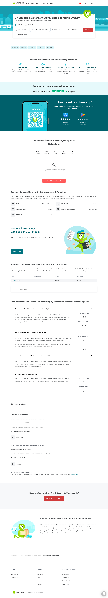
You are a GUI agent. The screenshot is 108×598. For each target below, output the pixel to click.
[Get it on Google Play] (83, 115)
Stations (49, 47)
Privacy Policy (66, 584)
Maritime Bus (16, 280)
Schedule (15, 47)
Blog (51, 3)
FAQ (41, 47)
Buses (27, 3)
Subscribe (17, 251)
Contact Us (65, 574)
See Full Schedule (54, 180)
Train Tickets (14, 577)
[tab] (20, 26)
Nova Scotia (28, 555)
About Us (40, 574)
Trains (32, 3)
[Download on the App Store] (66, 115)
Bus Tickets (14, 555)
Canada (21, 555)
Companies (65, 577)
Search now (74, 474)
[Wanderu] (18, 3)
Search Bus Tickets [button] (54, 498)
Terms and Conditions (68, 581)
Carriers (32, 47)
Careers (39, 584)
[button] (80, 3)
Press (39, 581)
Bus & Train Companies (42, 3)
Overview (23, 47)
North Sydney (37, 555)
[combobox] (22, 30)
